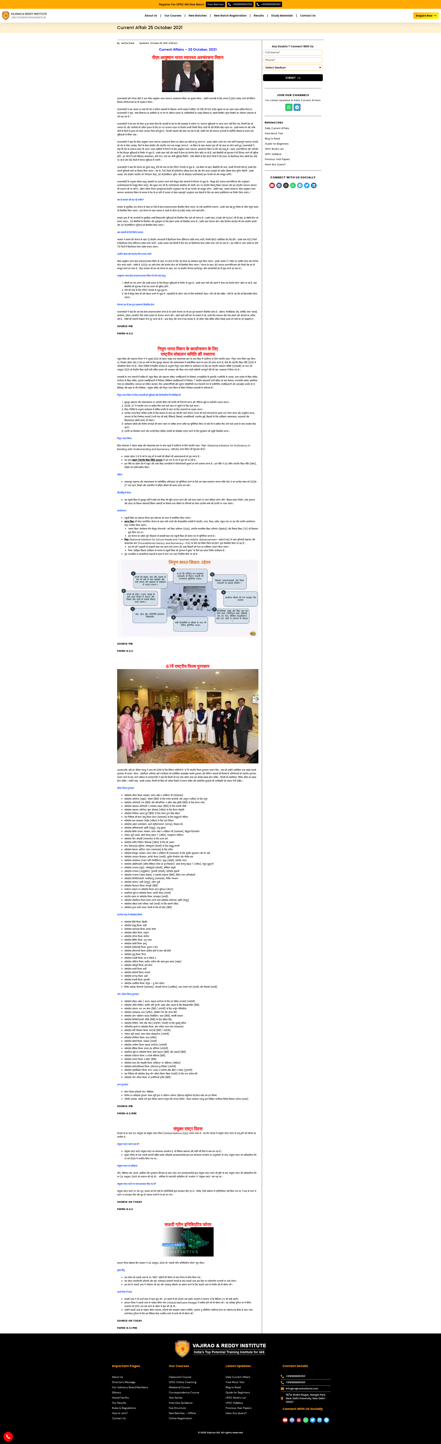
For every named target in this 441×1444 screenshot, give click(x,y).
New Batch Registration (230, 15)
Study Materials (282, 15)
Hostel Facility (120, 1397)
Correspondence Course (184, 1392)
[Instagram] (286, 185)
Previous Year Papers (277, 159)
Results (259, 15)
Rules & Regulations (124, 1408)
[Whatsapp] (288, 107)
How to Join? (120, 1413)
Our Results (119, 1403)
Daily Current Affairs (277, 128)
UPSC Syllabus (273, 154)
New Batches (198, 15)
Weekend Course (179, 1387)
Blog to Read (272, 138)
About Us (151, 15)
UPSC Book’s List (274, 149)
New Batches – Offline (182, 1413)
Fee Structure (177, 1408)
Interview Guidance (181, 1403)
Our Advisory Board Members (130, 1387)
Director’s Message (123, 1382)
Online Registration (180, 1418)
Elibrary (116, 1392)
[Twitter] (307, 185)
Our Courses (172, 15)
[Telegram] (297, 107)
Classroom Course (180, 1377)
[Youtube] (272, 185)
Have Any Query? (275, 164)
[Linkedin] (313, 185)
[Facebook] (279, 185)
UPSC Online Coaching (182, 1382)
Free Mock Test (274, 133)
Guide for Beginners (277, 143)
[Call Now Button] (8, 1436)
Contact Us (308, 15)
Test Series (175, 1397)
